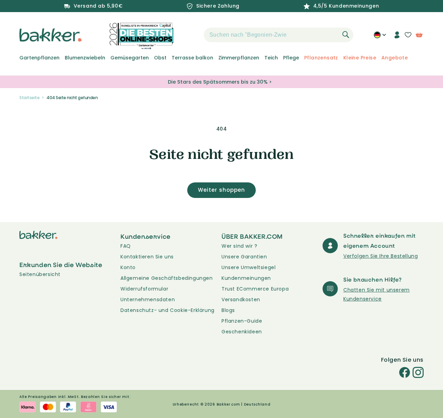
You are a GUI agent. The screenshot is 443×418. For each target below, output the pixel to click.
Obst (160, 58)
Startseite (29, 98)
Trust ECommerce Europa (255, 288)
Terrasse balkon (192, 58)
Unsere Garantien (244, 256)
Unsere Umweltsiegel (248, 267)
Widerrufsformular (144, 288)
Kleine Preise (359, 58)
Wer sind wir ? (239, 246)
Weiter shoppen (221, 189)
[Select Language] (380, 37)
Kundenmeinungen (246, 278)
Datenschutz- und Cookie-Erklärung (167, 310)
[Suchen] (345, 34)
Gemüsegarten (129, 58)
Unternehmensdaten (147, 299)
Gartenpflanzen (39, 58)
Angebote (394, 58)
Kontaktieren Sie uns (147, 256)
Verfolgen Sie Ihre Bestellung (380, 256)
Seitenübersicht (40, 274)
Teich (271, 58)
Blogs (228, 310)
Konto (128, 267)
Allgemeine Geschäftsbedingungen (166, 278)
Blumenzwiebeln (85, 58)
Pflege (291, 58)
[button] (192, 35)
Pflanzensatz (321, 58)
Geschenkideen (242, 331)
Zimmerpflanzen (238, 58)
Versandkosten (241, 299)
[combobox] (278, 35)
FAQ (125, 246)
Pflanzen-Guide (242, 320)
